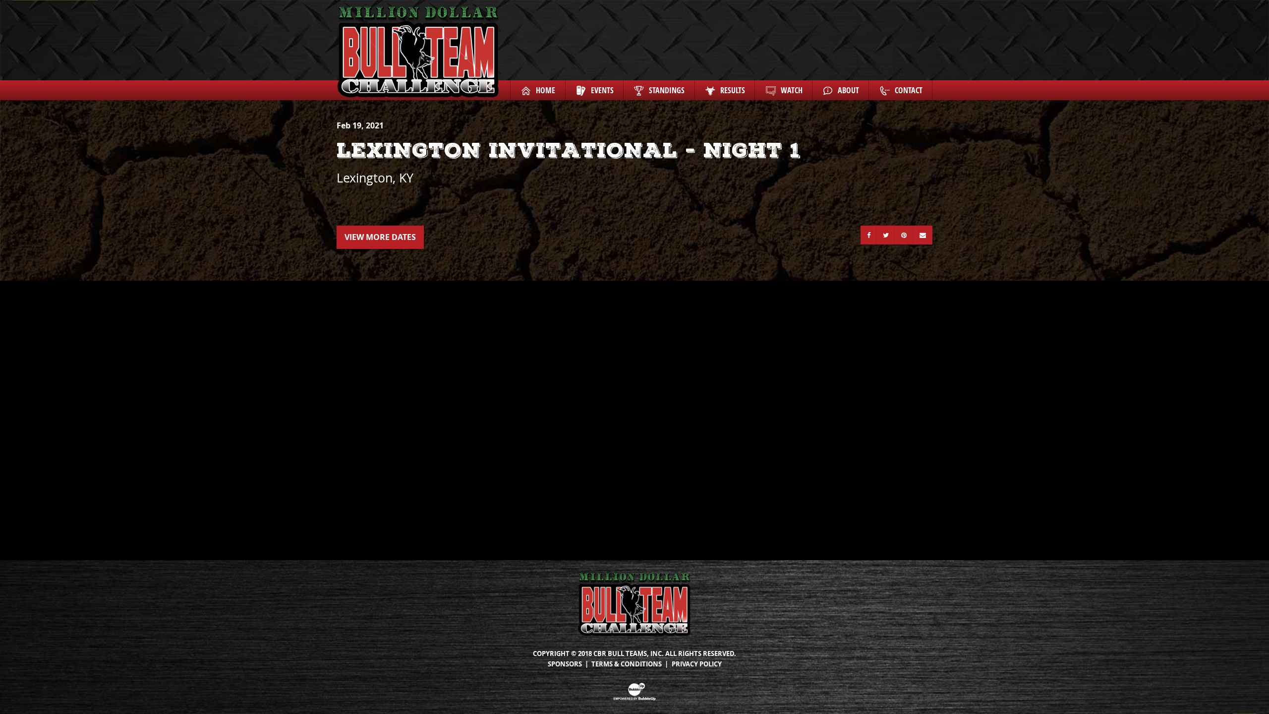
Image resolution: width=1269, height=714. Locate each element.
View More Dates (380, 237)
